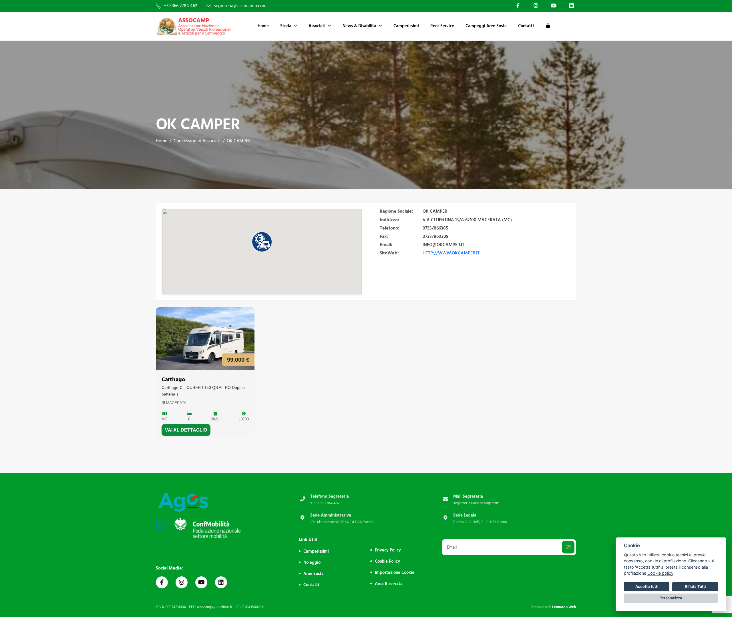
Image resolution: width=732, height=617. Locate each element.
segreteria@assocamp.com (240, 6)
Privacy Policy (388, 550)
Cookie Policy (387, 561)
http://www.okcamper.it (451, 253)
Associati (317, 25)
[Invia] (568, 547)
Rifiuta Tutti (695, 586)
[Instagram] (537, 5)
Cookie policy (660, 573)
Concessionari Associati (197, 141)
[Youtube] (554, 5)
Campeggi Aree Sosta (486, 25)
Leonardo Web (564, 607)
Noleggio (312, 562)
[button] (262, 242)
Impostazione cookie (394, 572)
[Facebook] (519, 5)
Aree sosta (313, 573)
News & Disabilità (359, 25)
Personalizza (670, 598)
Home (263, 25)
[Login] (548, 26)
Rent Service (442, 25)
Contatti (526, 25)
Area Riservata (389, 583)
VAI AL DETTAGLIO (186, 430)
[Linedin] (221, 582)
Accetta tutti (646, 586)
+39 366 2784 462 (180, 6)
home (161, 141)
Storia (285, 25)
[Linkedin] (572, 5)
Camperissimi (406, 25)
